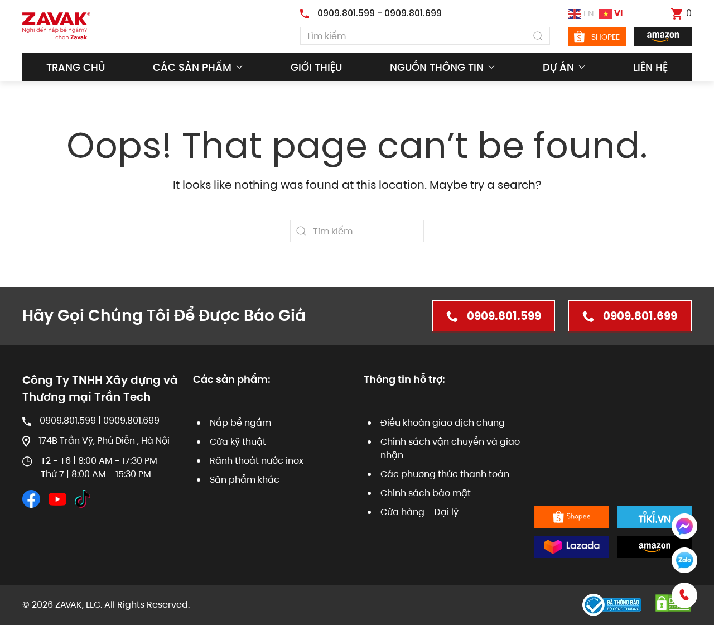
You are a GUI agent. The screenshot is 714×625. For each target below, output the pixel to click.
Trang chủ (75, 67)
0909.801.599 (504, 316)
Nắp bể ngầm (240, 422)
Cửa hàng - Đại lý (419, 512)
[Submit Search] (539, 35)
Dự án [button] (558, 67)
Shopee (605, 36)
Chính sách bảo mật (425, 493)
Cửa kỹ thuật (238, 441)
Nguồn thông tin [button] (437, 67)
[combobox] (425, 36)
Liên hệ (650, 67)
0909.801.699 (640, 316)
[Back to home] (56, 26)
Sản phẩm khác (244, 479)
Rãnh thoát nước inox (256, 460)
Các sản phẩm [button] (192, 67)
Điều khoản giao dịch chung (442, 422)
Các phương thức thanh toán (444, 474)
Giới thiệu (316, 67)
